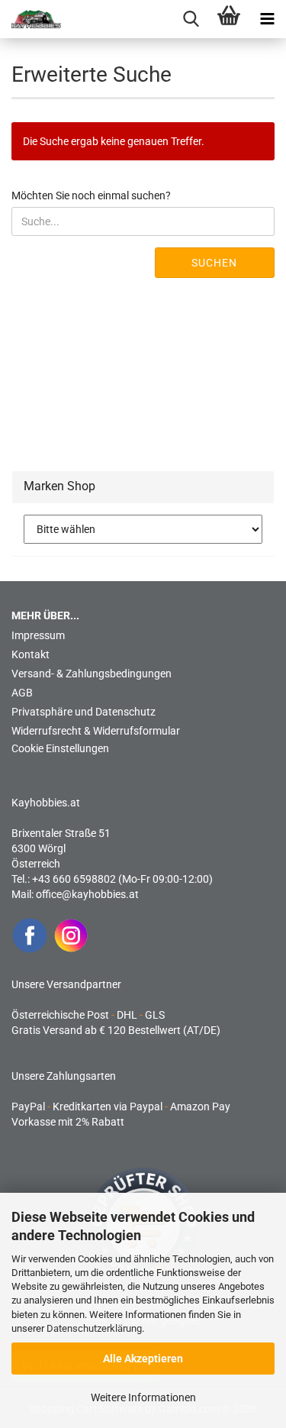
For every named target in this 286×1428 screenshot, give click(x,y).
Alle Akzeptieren (143, 1358)
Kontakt (30, 654)
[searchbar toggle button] (191, 19)
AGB (22, 693)
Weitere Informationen (143, 1397)
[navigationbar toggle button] (267, 19)
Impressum (38, 635)
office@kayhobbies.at (87, 894)
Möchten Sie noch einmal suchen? (91, 195)
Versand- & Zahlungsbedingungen (91, 673)
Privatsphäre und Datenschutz (83, 712)
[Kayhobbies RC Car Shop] (30, 19)
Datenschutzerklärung (94, 1328)
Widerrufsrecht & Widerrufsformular (95, 731)
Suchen (214, 263)
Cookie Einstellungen (60, 748)
